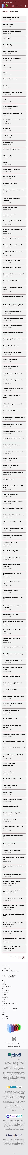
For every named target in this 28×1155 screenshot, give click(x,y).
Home (3, 980)
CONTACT (4, 1005)
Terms (3, 1012)
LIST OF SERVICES (6, 986)
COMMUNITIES (6, 990)
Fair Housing (5, 1018)
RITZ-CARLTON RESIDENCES (9, 1003)
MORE (3, 1001)
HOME (3, 983)
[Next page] (23, 957)
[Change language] (13, 6)
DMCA (3, 1014)
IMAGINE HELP (6, 992)
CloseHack (17, 1046)
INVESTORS (5, 997)
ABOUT (4, 984)
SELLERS (4, 996)
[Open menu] (25, 6)
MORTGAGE (5, 988)
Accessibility (5, 1016)
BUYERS (4, 994)
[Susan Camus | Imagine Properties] (14, 1028)
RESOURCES (5, 999)
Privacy (3, 1010)
